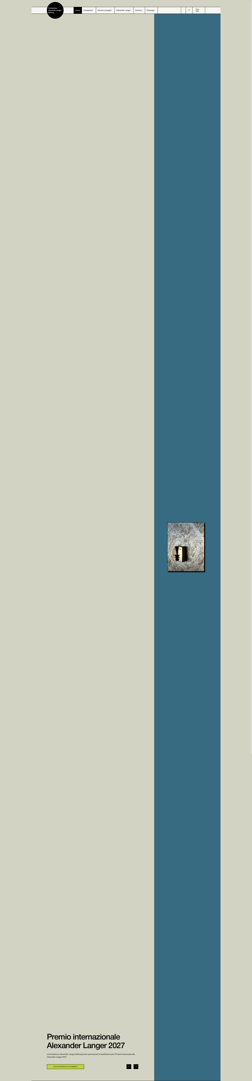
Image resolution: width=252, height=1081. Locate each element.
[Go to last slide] (128, 1066)
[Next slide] (136, 1066)
